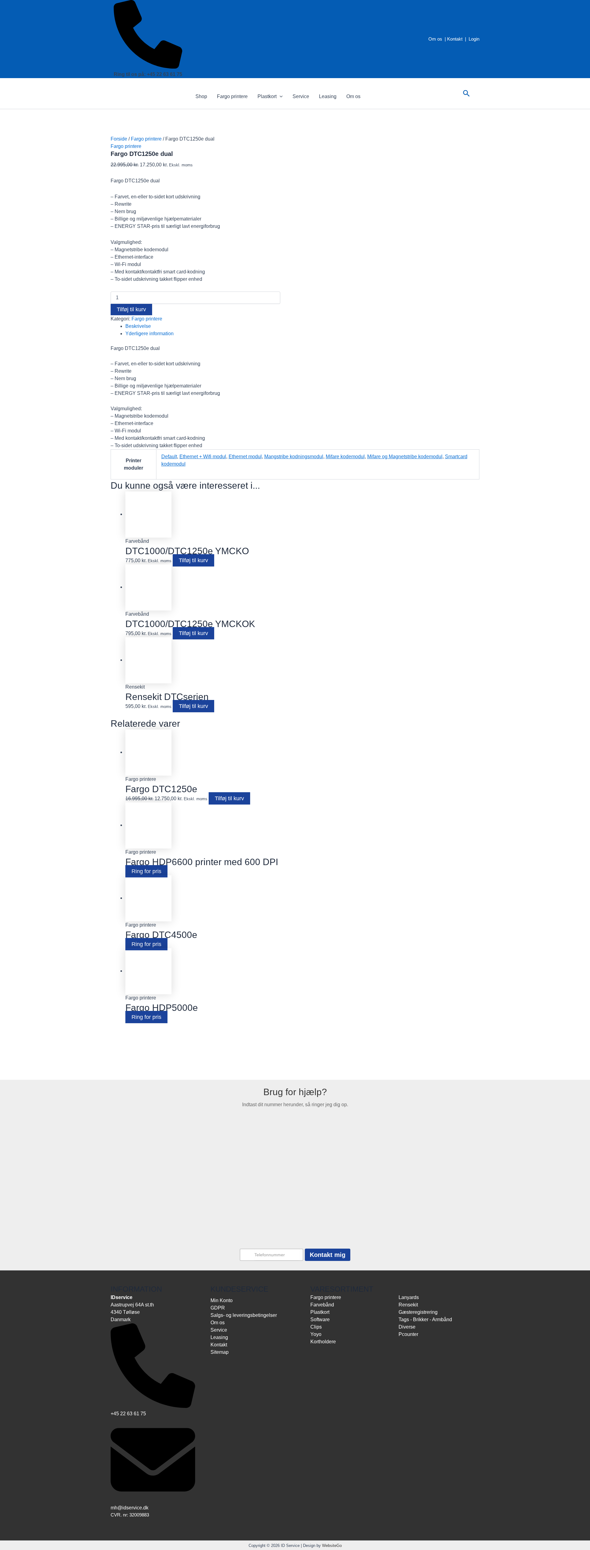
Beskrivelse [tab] (138, 326)
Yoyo (315, 1334)
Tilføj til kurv (131, 309)
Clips (316, 1326)
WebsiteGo (332, 1545)
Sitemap (219, 1352)
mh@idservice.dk (129, 1507)
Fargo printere (232, 96)
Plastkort (267, 96)
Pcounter (408, 1334)
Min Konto (221, 1300)
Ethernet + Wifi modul (202, 456)
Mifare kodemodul (345, 456)
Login (474, 39)
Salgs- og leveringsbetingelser (243, 1315)
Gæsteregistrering (418, 1312)
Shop (201, 96)
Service (301, 96)
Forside (119, 138)
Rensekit (408, 1304)
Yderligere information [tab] (149, 333)
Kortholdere (323, 1341)
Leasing (327, 96)
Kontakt (454, 39)
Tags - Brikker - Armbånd (425, 1319)
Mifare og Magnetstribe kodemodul (404, 456)
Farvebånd (322, 1304)
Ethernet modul (245, 456)
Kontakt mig (327, 1254)
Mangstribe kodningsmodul (293, 456)
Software (320, 1319)
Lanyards (409, 1297)
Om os (435, 39)
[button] (280, 96)
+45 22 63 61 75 (128, 1413)
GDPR (217, 1307)
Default (169, 456)
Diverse (407, 1326)
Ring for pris (146, 871)
